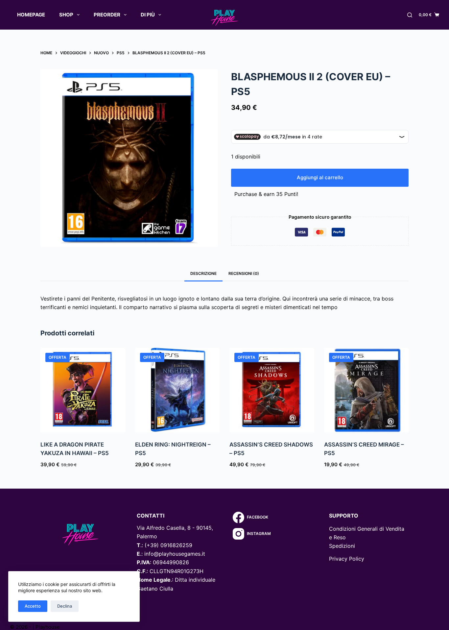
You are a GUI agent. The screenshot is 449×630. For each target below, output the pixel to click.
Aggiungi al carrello (320, 177)
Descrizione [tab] (203, 273)
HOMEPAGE (31, 15)
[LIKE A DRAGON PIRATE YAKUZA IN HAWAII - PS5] (82, 390)
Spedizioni (342, 546)
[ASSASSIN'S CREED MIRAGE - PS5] (366, 390)
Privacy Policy (346, 558)
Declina (64, 606)
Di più (148, 15)
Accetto (33, 606)
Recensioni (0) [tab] (243, 273)
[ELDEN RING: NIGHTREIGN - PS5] (177, 390)
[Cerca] (409, 14)
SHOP (66, 15)
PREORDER (107, 15)
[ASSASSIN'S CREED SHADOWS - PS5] (271, 390)
